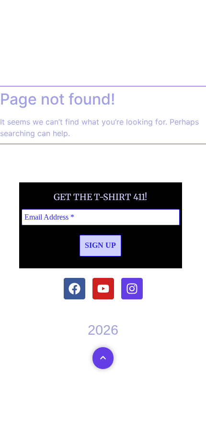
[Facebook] (74, 288)
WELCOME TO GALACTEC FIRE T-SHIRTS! (103, 47)
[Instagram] (132, 288)
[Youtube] (103, 288)
